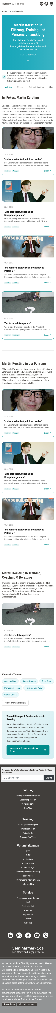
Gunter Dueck (10, 695)
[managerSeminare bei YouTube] (37, 935)
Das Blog (28, 808)
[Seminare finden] (28, 950)
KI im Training (28, 863)
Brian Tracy (47, 681)
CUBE (28, 855)
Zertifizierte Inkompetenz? (18, 323)
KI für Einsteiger (28, 867)
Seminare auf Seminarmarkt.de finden (24, 750)
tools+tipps (28, 859)
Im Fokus (8, 87)
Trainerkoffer (28, 833)
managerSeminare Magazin (28, 796)
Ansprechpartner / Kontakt (28, 898)
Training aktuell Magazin (28, 825)
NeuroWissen (28, 876)
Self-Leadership (28, 804)
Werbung (28, 923)
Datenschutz (28, 910)
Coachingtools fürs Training (28, 872)
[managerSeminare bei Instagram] (19, 935)
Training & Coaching (36, 87)
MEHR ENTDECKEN (28, 55)
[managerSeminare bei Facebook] (28, 935)
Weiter (49, 778)
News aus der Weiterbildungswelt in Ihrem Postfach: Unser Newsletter (27, 771)
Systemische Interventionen (28, 880)
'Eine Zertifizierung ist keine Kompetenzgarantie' (18, 213)
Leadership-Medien (28, 800)
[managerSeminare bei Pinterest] (45, 935)
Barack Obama (29, 681)
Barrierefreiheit (28, 906)
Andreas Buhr (10, 681)
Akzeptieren (9, 1004)
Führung (20, 87)
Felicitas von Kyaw (34, 688)
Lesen (46, 171)
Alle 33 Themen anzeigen (15, 703)
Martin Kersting (17, 11)
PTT (28, 851)
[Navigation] (52, 3)
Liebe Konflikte (28, 884)
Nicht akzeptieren (27, 1004)
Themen (5, 11)
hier (40, 999)
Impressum (28, 914)
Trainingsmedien (28, 829)
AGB (28, 902)
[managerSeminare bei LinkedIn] (10, 935)
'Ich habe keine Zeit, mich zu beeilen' (23, 159)
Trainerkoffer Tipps (28, 837)
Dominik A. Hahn (12, 688)
